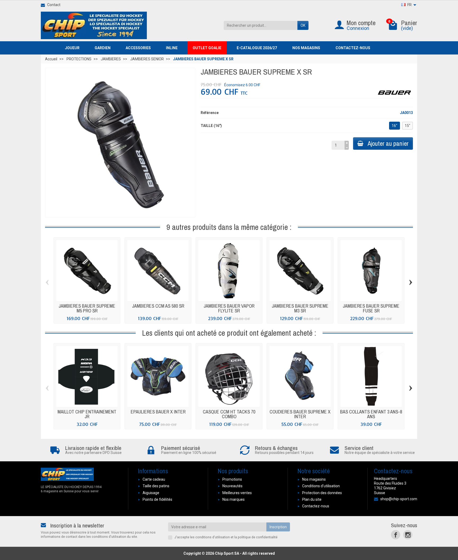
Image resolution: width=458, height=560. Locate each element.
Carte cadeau (154, 479)
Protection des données (322, 493)
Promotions (232, 479)
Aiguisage (151, 493)
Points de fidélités (157, 499)
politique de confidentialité (258, 537)
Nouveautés (232, 486)
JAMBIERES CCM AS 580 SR (158, 306)
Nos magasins (314, 479)
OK (303, 25)
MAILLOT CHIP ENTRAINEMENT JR (87, 414)
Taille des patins (156, 486)
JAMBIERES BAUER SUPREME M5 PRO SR (87, 308)
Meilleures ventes (237, 493)
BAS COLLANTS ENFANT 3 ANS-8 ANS (371, 414)
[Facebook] (395, 534)
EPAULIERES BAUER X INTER (158, 411)
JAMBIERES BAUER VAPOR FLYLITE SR (229, 308)
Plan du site (312, 499)
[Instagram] (407, 534)
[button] (74, 47)
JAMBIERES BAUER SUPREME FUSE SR (371, 308)
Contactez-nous (315, 506)
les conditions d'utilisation (210, 537)
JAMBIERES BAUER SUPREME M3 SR (300, 308)
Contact (53, 5)
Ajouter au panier (388, 143)
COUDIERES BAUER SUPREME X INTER (300, 414)
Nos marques (233, 499)
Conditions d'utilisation (321, 486)
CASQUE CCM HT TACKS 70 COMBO (229, 414)
